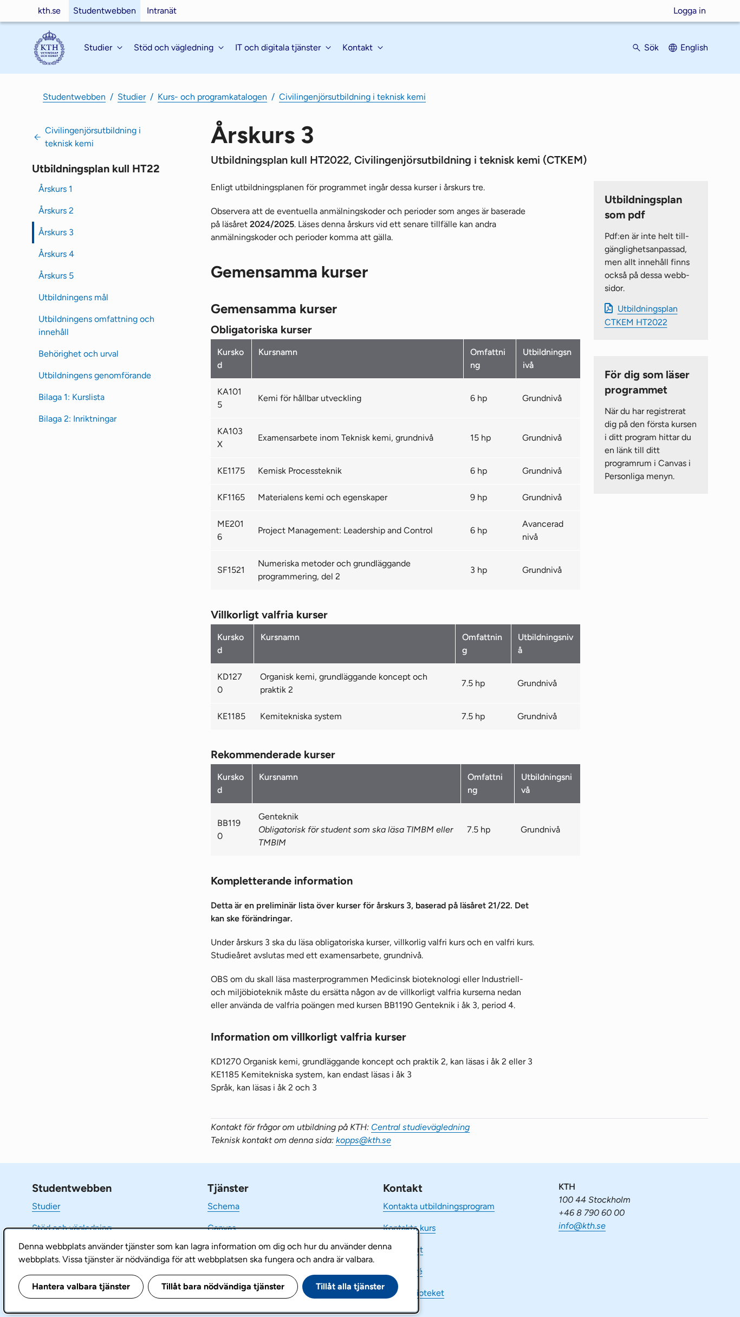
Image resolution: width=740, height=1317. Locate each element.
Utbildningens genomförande (94, 375)
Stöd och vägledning (72, 1228)
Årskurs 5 (56, 275)
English (694, 47)
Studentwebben (104, 10)
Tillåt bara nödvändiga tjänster (222, 1286)
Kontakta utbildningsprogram (439, 1206)
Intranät (162, 10)
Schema (223, 1206)
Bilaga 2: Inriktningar (77, 419)
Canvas (221, 1228)
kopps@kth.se (363, 1140)
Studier (132, 97)
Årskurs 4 (56, 254)
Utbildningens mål (73, 297)
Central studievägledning (420, 1127)
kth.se (49, 10)
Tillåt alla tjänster (350, 1286)
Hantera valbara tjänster (81, 1286)
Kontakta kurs (409, 1228)
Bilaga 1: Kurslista (71, 397)
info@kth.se (582, 1226)
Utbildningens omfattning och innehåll (96, 325)
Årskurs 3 (56, 232)
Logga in (689, 10)
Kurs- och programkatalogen (212, 97)
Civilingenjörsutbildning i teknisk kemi (352, 97)
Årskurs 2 (56, 210)
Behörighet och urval (78, 353)
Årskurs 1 (55, 189)
